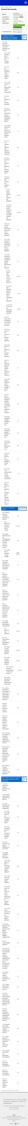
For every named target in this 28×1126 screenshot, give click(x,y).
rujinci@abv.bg (16, 17)
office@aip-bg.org (8, 1103)
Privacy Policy (16, 1109)
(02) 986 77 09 (22, 1101)
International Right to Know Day (14, 1116)
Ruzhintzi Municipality (8, 9)
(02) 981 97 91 (14, 1101)
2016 (10, 7)
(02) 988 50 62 (7, 1101)
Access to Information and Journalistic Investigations (14, 1117)
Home (2, 7)
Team (10, 1109)
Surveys (6, 7)
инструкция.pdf (18, 29)
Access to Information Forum (14, 1119)
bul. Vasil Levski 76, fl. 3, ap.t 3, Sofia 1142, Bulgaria (15, 1099)
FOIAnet (14, 1121)
